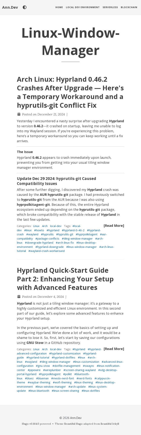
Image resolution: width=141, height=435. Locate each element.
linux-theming (84, 382)
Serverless (110, 7)
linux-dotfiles (92, 390)
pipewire (35, 370)
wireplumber (53, 370)
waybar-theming (40, 382)
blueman (43, 378)
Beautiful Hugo (73, 423)
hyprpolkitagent (87, 234)
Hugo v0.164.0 (30, 423)
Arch (45, 226)
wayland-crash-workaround (47, 251)
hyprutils (48, 234)
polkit (68, 374)
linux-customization (87, 361)
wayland (33, 234)
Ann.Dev (10, 7)
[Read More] (114, 225)
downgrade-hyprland (40, 242)
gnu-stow (44, 366)
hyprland (53, 230)
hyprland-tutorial (38, 357)
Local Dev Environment (83, 7)
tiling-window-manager (78, 238)
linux (29, 230)
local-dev (56, 226)
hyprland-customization (66, 353)
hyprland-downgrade (50, 247)
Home (59, 7)
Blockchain (129, 7)
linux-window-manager (82, 247)
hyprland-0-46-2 (74, 230)
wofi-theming (63, 382)
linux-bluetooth (39, 390)
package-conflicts (48, 238)
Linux (36, 226)
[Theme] (24, 7)
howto (40, 230)
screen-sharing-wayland (80, 370)
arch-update (78, 386)
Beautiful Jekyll (110, 423)
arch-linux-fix (66, 242)
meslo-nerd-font (63, 378)
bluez (30, 378)
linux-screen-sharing (66, 390)
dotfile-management (67, 366)
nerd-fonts (85, 378)
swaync (89, 366)
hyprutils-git (65, 234)
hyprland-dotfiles (64, 357)
